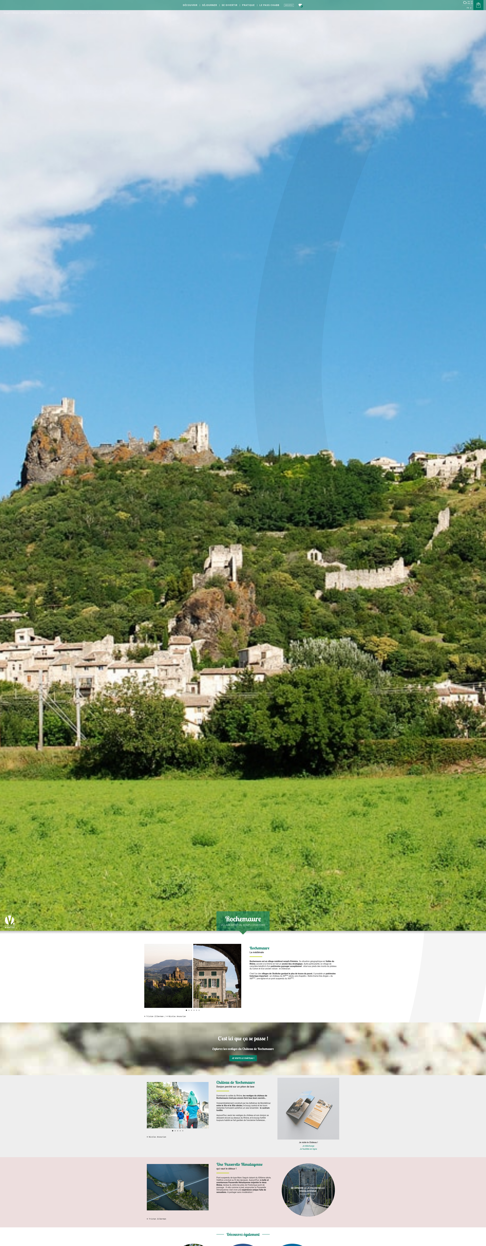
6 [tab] (199, 1010)
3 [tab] (191, 1010)
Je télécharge (308, 1146)
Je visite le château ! (243, 1058)
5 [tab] (196, 1010)
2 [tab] (189, 1010)
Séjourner (209, 5)
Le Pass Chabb (269, 5)
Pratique (248, 5)
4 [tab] (194, 1010)
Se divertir (229, 5)
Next (239, 976)
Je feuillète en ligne (308, 1149)
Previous (146, 976)
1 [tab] (186, 1010)
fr (468, 8)
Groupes (289, 5)
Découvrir (190, 5)
